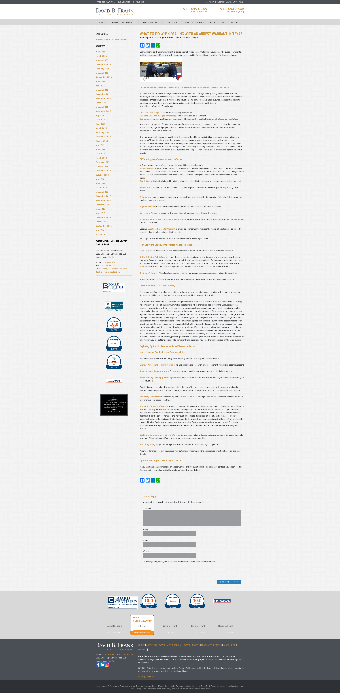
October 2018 (102, 175)
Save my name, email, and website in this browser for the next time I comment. (180, 561)
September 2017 (104, 204)
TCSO (178, 263)
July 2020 (100, 115)
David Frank (117, 644)
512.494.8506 (232, 9)
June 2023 (100, 81)
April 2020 (100, 124)
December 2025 (103, 64)
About (101, 22)
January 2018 (102, 192)
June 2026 (100, 51)
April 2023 (100, 85)
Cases (212, 22)
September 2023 (104, 77)
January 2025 (102, 73)
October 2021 (102, 102)
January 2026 (102, 60)
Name (146, 529)
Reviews (172, 22)
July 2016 (100, 230)
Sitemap (141, 676)
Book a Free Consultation (108, 271)
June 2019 (100, 149)
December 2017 (103, 196)
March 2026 (101, 56)
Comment (147, 508)
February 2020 (102, 132)
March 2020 (101, 128)
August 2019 (102, 141)
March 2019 (101, 158)
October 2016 (102, 221)
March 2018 (101, 187)
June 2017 (100, 209)
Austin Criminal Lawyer (150, 22)
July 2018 (100, 179)
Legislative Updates (193, 22)
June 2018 (100, 183)
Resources (138, 2)
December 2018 (103, 170)
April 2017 (100, 213)
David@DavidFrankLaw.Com (114, 268)
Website (146, 551)
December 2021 (103, 94)
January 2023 (102, 90)
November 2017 (103, 200)
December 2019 (103, 136)
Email (146, 540)
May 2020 (100, 119)
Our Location (124, 2)
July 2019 (100, 145)
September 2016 (104, 226)
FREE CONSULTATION (106, 2)
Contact (235, 22)
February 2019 (102, 162)
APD (142, 266)
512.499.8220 (108, 265)
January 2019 (102, 166)
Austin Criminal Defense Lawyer (133, 11)
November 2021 (103, 98)
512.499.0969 (195, 9)
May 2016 (100, 234)
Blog (222, 22)
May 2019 (100, 153)
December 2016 (103, 217)
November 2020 (103, 111)
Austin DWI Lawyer (122, 22)
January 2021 (102, 107)
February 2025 (102, 68)
